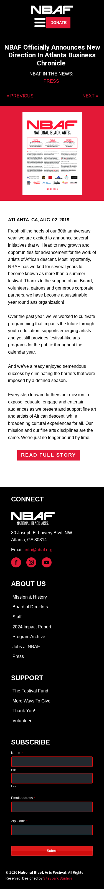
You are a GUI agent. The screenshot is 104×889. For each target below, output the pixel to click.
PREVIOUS (22, 96)
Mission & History (29, 597)
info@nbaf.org (38, 549)
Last (14, 786)
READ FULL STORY (48, 455)
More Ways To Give (31, 701)
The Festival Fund (30, 691)
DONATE (58, 22)
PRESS (51, 81)
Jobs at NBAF (26, 646)
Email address (23, 798)
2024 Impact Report (31, 626)
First (13, 769)
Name (17, 753)
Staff (16, 616)
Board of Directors (30, 606)
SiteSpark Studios (57, 878)
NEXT (88, 96)
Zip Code (19, 821)
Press (18, 656)
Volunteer (21, 720)
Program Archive (28, 636)
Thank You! (23, 710)
